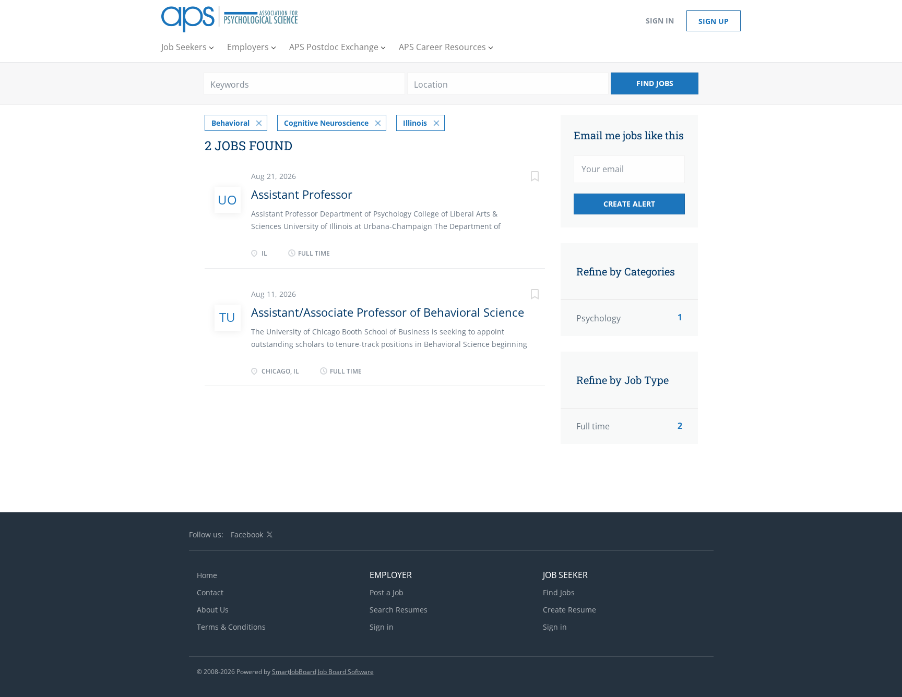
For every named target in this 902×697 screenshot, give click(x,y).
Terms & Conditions (231, 627)
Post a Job (386, 592)
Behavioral (230, 123)
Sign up (713, 21)
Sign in (660, 21)
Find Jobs (654, 83)
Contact (210, 592)
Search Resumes (399, 610)
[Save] (524, 177)
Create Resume (569, 610)
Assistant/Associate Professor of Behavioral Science (387, 312)
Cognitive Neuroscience (326, 123)
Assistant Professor (301, 194)
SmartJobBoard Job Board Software (323, 671)
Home (207, 575)
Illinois (415, 123)
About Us (213, 610)
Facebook (247, 534)
